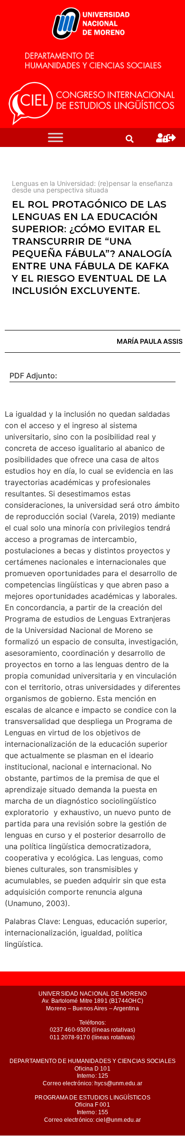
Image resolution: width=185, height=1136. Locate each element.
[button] (129, 139)
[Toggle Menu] (55, 137)
